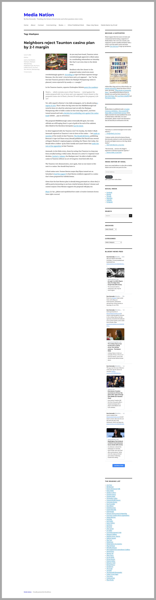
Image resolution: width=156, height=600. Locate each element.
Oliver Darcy (110, 555)
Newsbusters (110, 551)
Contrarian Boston (112, 502)
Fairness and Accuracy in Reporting (117, 513)
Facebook (109, 192)
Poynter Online (111, 561)
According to (69, 75)
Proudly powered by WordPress (42, 592)
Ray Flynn (36, 65)
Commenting (51, 25)
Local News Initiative (123, 96)
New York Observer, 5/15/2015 (115, 145)
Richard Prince (111, 565)
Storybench (110, 567)
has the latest (78, 126)
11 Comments (28, 72)
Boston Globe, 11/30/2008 (114, 152)
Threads (109, 196)
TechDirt (109, 570)
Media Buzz (110, 542)
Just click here (114, 46)
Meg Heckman (111, 546)
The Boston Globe (110, 98)
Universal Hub (111, 578)
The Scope (109, 568)
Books (61, 25)
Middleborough (28, 65)
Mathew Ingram (111, 538)
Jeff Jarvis (109, 527)
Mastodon (109, 198)
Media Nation (39, 14)
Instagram (110, 202)
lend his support (60, 174)
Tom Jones (110, 576)
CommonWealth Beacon (113, 500)
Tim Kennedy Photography (114, 572)
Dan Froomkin (111, 504)
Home (26, 25)
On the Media (110, 557)
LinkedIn (109, 200)
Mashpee (26, 62)
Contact (41, 25)
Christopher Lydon (112, 498)
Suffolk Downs (28, 67)
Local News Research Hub (114, 532)
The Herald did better (81, 136)
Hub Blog (109, 519)
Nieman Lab (110, 553)
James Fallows (111, 523)
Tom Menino (27, 69)
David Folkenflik (111, 510)
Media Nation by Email (109, 25)
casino (26, 60)
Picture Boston (111, 559)
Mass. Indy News (92, 25)
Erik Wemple (110, 511)
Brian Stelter (110, 491)
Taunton (35, 67)
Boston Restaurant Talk (113, 489)
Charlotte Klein (111, 496)
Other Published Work (76, 25)
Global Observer (111, 517)
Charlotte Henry (111, 494)
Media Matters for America (114, 544)
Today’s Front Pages (112, 574)
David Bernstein (111, 508)
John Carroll (110, 529)
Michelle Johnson (112, 548)
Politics (26, 57)
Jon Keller (109, 530)
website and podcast (111, 88)
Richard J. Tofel (111, 563)
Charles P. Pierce (111, 492)
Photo (47, 192)
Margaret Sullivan (112, 534)
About (33, 25)
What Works (110, 580)
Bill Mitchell (110, 487)
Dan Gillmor (110, 506)
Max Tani (109, 540)
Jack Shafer (110, 521)
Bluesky (109, 194)
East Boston (31, 60)
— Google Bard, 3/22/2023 (112, 133)
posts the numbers (91, 87)
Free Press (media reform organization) (118, 515)
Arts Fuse (109, 485)
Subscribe (109, 177)
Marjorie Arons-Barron (113, 536)
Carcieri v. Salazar (58, 156)
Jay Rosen (109, 525)
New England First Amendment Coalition (118, 549)
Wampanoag (35, 69)
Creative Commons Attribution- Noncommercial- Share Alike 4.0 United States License (117, 111)
